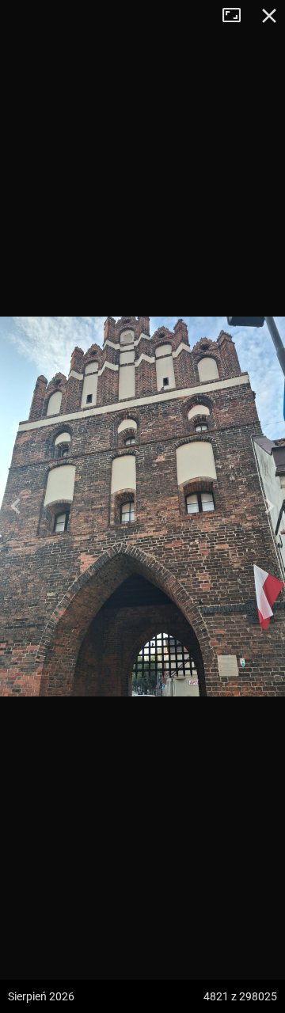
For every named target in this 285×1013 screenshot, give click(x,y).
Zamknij (269, 16)
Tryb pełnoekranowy (237, 16)
